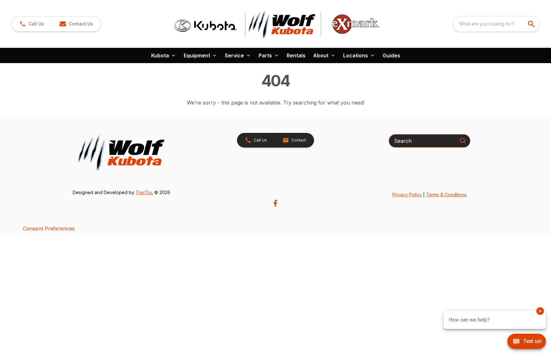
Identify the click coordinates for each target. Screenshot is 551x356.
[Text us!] (526, 342)
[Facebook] (275, 203)
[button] (32, 24)
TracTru (144, 192)
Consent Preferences (49, 228)
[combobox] (496, 24)
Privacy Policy (407, 194)
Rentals (296, 55)
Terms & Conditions (446, 194)
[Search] (462, 140)
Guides (391, 55)
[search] (532, 24)
